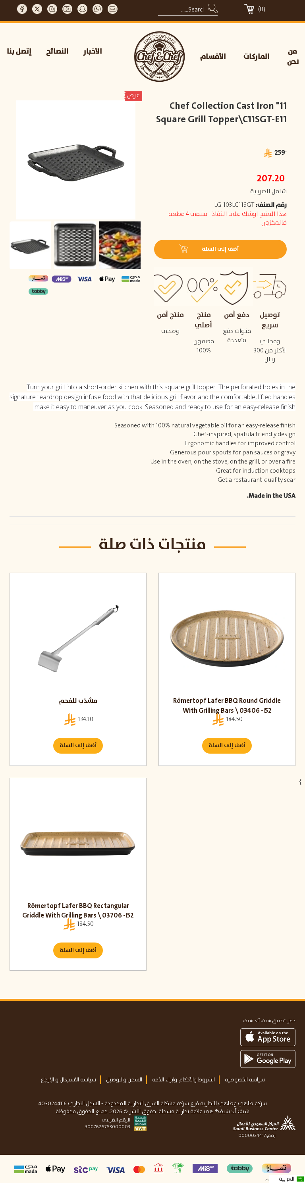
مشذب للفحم (78, 701)
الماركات (256, 57)
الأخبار (92, 52)
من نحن (293, 57)
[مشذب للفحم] (78, 638)
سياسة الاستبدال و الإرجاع (68, 1079)
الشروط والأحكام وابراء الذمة (183, 1079)
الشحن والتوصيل (124, 1079)
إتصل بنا (19, 52)
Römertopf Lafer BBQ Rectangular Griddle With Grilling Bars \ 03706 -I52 (78, 911)
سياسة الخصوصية (245, 1079)
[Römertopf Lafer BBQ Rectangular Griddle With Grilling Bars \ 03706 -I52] (78, 843)
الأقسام (213, 57)
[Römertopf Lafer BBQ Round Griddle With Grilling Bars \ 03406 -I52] (227, 638)
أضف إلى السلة (78, 745)
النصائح (57, 52)
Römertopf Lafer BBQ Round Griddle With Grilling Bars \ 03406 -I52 (227, 706)
